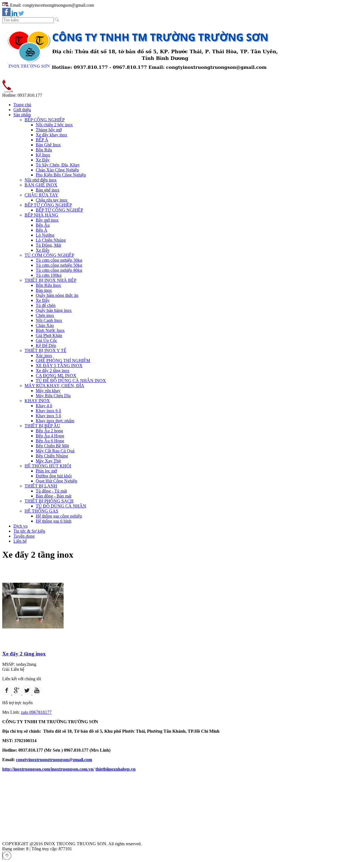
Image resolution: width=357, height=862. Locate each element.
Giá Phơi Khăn (49, 335)
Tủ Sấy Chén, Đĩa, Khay (58, 164)
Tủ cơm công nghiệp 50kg (59, 265)
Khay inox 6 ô (48, 410)
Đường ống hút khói (54, 476)
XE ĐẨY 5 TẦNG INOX (59, 365)
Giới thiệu (22, 109)
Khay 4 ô (44, 405)
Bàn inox (44, 290)
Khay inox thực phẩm (55, 420)
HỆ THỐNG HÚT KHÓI (48, 465)
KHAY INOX (37, 400)
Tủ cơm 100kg (49, 275)
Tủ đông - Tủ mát (51, 491)
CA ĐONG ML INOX (56, 375)
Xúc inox (44, 355)
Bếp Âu (43, 225)
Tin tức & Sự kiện (29, 531)
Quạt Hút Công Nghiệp (56, 481)
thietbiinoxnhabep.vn (115, 769)
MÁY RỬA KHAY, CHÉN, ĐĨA (54, 385)
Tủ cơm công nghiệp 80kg (59, 270)
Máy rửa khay (48, 390)
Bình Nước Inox (50, 330)
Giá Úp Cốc (46, 340)
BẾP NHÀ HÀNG (41, 215)
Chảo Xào (45, 325)
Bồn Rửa (44, 149)
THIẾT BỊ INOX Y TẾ (45, 350)
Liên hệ (20, 541)
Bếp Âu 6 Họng (50, 440)
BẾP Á (42, 139)
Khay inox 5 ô (48, 415)
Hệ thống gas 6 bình (53, 521)
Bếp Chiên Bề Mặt (52, 445)
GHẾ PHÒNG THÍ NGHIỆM (63, 360)
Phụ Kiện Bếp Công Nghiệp (61, 175)
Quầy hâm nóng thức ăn (57, 295)
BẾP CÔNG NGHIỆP (45, 119)
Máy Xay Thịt (48, 460)
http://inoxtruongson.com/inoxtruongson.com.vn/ (48, 769)
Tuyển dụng (24, 536)
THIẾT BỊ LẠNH (41, 486)
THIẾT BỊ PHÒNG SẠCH (49, 501)
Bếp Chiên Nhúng (52, 455)
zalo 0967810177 (36, 712)
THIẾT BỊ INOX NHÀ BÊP (50, 280)
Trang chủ (22, 104)
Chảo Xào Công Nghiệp (57, 169)
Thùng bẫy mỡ (49, 129)
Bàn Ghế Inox (48, 144)
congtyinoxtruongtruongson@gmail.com (54, 759)
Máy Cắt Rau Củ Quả (55, 450)
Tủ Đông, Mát (48, 245)
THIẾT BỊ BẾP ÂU (42, 425)
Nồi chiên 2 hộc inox (54, 124)
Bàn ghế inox (47, 190)
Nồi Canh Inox (49, 320)
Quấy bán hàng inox (54, 310)
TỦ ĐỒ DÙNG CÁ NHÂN (61, 506)
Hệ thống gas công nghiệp (59, 516)
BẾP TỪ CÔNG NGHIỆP (48, 205)
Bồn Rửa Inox (48, 285)
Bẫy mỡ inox (47, 220)
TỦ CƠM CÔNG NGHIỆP (49, 255)
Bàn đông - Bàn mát (53, 496)
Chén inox (45, 315)
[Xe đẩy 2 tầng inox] (33, 644)
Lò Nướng (45, 235)
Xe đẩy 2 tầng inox (52, 370)
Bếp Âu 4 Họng (50, 435)
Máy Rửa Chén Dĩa (53, 395)
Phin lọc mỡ (46, 470)
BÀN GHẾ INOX (41, 185)
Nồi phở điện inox (41, 180)
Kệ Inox (43, 154)
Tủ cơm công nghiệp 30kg (59, 260)
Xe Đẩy (43, 159)
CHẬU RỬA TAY (41, 195)
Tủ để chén (46, 305)
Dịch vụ (20, 526)
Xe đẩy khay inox (51, 134)
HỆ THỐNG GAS (41, 511)
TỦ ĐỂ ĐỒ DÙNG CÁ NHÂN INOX (71, 380)
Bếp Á (41, 230)
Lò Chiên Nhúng (51, 240)
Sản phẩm (22, 114)
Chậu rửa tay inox (51, 200)
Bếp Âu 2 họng (49, 430)
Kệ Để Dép (46, 345)
